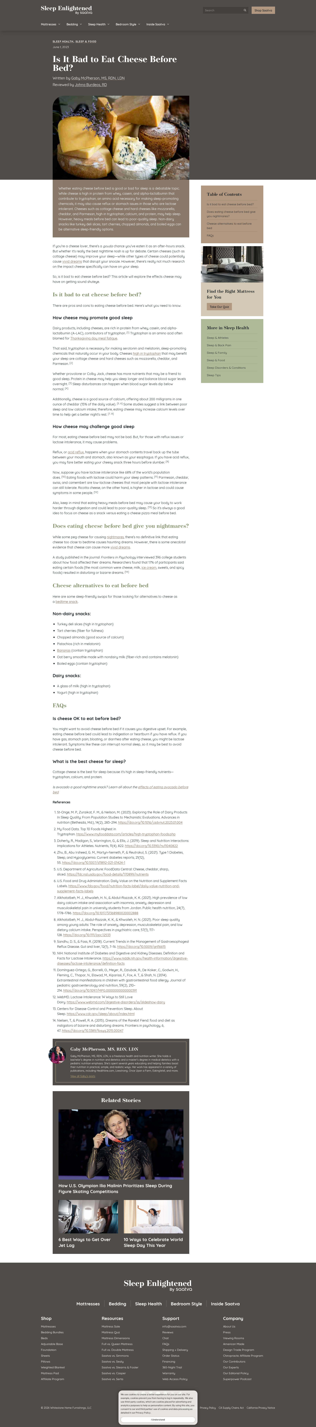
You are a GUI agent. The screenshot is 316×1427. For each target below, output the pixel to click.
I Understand (158, 1419)
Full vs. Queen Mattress (117, 1344)
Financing (168, 1361)
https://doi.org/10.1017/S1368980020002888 (105, 913)
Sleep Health (97, 24)
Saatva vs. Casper (114, 1373)
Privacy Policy (208, 1407)
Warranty (168, 1373)
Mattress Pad (50, 1373)
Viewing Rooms (233, 1338)
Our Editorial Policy (236, 1373)
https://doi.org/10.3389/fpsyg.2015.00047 (92, 1030)
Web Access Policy (174, 1379)
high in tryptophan (147, 353)
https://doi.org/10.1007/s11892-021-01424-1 (93, 862)
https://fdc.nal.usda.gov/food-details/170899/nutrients (107, 874)
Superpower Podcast (237, 1379)
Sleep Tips (214, 375)
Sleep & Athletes (218, 337)
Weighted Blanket (53, 1367)
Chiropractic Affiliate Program (243, 1355)
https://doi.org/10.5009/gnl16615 (141, 946)
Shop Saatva (263, 10)
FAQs (210, 235)
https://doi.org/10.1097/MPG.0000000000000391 (100, 990)
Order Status (170, 1355)
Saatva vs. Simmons (115, 1355)
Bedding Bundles (52, 1332)
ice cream (149, 567)
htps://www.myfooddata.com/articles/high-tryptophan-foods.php (126, 834)
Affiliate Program (52, 1379)
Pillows (45, 1361)
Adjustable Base (52, 1344)
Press (227, 1332)
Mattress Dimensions (116, 1338)
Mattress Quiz (111, 1332)
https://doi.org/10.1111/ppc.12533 (86, 934)
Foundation (48, 1349)
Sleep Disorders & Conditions (226, 367)
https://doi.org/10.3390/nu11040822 (151, 845)
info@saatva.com (174, 1326)
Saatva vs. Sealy (113, 1361)
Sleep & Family (217, 352)
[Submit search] (245, 10)
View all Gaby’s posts (82, 1076)
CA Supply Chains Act (231, 1407)
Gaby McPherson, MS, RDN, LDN (98, 77)
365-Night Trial (172, 1367)
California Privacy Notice (261, 1407)
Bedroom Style (126, 24)
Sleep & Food (86, 41)
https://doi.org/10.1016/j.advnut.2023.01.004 (150, 822)
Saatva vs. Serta (112, 1379)
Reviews (167, 1332)
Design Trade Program (238, 1349)
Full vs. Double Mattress (118, 1349)
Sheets (45, 1355)
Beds (44, 1338)
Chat (165, 1338)
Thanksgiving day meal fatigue (93, 338)
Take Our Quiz (219, 306)
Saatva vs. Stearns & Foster (120, 1367)
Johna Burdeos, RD (91, 84)
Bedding (72, 24)
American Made (233, 1344)
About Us (229, 1326)
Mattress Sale (111, 1326)
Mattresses (48, 24)
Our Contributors (234, 1361)
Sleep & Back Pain (219, 345)
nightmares (115, 537)
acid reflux (76, 452)
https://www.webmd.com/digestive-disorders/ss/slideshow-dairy (116, 1002)
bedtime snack (67, 601)
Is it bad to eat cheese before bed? (230, 204)
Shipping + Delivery (175, 1349)
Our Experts (231, 1367)
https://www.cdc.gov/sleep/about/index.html (101, 1013)
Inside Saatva (155, 24)
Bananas (63, 650)
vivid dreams (72, 261)
